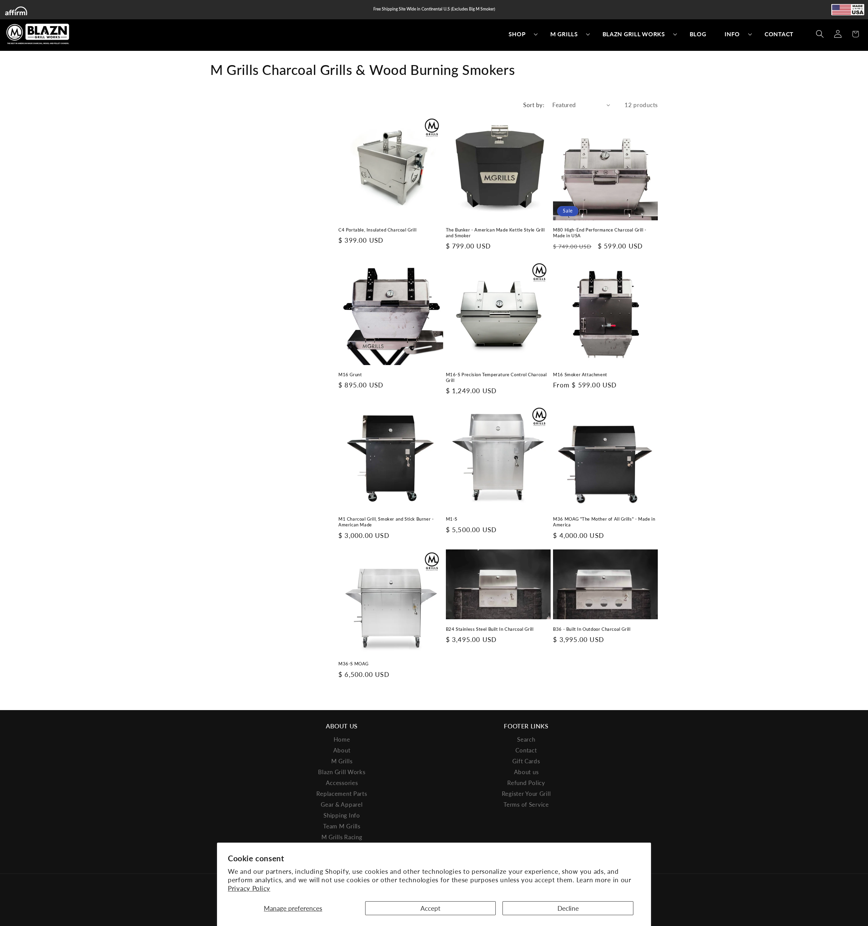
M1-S (451, 519)
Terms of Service (526, 804)
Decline (568, 908)
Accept (430, 908)
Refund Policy (526, 782)
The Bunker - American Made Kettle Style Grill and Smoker (495, 232)
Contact (526, 750)
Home (342, 739)
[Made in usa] (848, 9)
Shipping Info (341, 815)
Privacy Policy (249, 888)
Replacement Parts (341, 793)
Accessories (342, 782)
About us (526, 772)
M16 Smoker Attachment (580, 374)
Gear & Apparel (341, 804)
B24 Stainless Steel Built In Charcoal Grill (490, 629)
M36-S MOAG (353, 663)
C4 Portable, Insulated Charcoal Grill (377, 230)
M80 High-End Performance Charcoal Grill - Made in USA (600, 232)
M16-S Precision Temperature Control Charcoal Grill (496, 377)
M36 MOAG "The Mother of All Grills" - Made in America (604, 521)
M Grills (342, 761)
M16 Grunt (350, 374)
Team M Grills (341, 826)
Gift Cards (526, 761)
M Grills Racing (341, 837)
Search (526, 739)
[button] (520, 34)
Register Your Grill (526, 793)
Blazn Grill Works (341, 772)
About (342, 750)
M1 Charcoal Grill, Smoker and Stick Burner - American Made (386, 521)
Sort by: (533, 104)
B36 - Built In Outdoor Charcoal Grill (591, 629)
